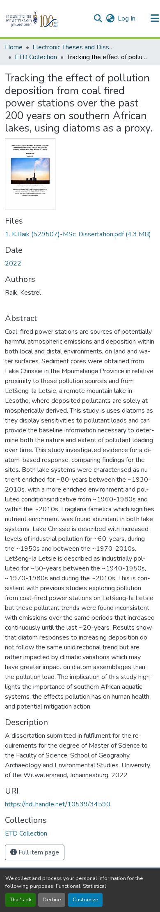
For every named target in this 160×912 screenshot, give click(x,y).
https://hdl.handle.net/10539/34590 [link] (57, 804)
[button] (46, 18)
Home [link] (14, 47)
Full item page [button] (38, 852)
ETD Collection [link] (36, 57)
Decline (52, 899)
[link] (80, 234)
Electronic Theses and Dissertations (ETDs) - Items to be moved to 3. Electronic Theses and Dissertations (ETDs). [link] (73, 47)
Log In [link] (126, 18)
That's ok (20, 899)
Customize (85, 899)
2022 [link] (13, 263)
